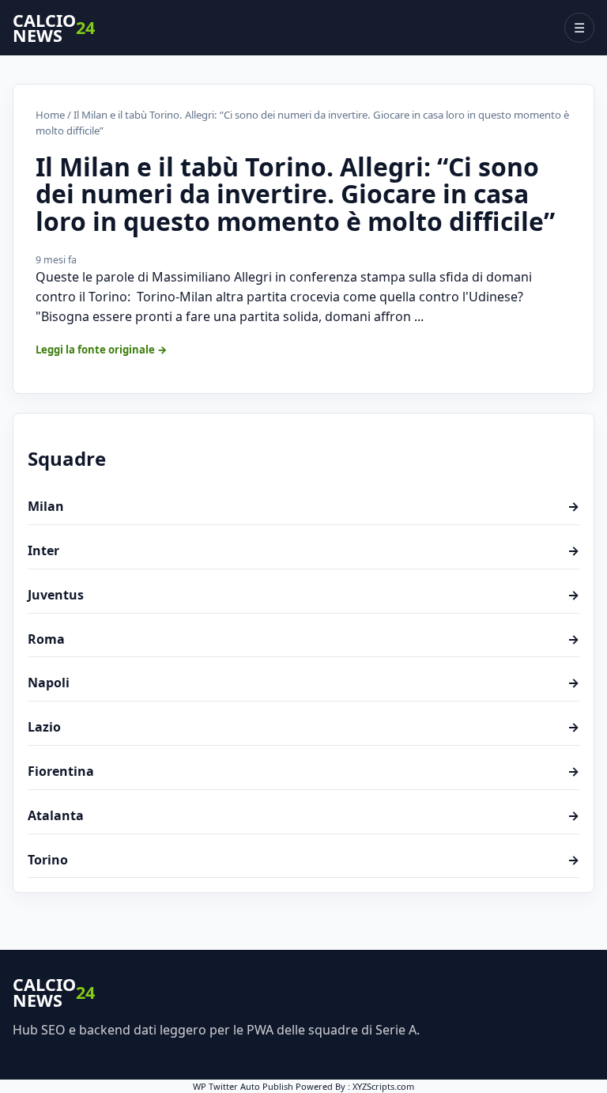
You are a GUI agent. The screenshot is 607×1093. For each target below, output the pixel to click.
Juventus (303, 594)
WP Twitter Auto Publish (243, 1086)
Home (50, 115)
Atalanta (303, 815)
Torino (303, 859)
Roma (303, 639)
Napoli (303, 682)
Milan (303, 506)
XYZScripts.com (383, 1086)
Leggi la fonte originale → (102, 349)
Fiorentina (303, 771)
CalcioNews (54, 28)
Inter (303, 550)
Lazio (303, 727)
